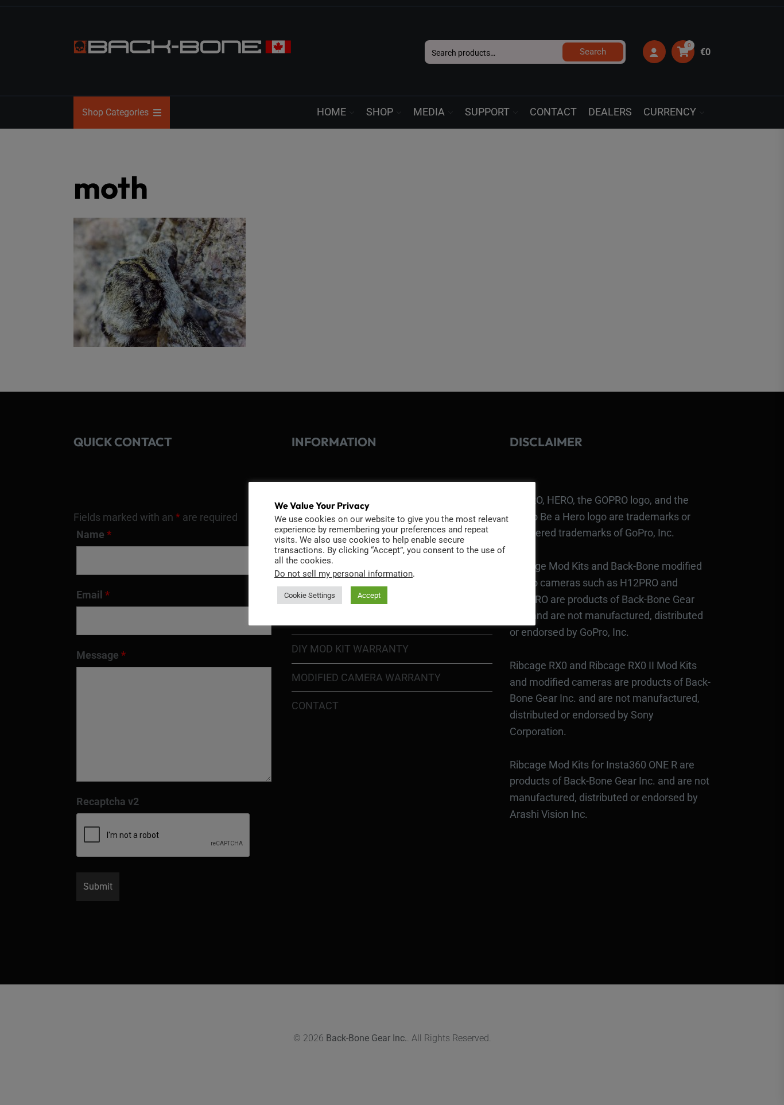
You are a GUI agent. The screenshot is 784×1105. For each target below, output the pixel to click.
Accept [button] (369, 595)
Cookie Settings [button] (309, 595)
